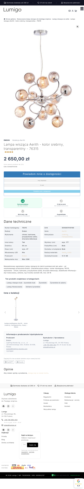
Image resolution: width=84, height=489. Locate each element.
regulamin (24, 452)
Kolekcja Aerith (18, 140)
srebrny (65, 234)
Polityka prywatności (51, 400)
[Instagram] (8, 406)
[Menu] (82, 9)
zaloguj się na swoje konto (38, 373)
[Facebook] (3, 406)
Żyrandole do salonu (58, 283)
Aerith (64, 231)
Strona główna (11, 19)
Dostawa (68, 397)
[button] (77, 26)
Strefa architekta (8, 442)
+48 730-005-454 (49, 345)
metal (64, 252)
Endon (7, 140)
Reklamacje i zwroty (72, 400)
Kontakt (67, 406)
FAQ (66, 403)
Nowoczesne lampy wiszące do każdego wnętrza (34, 19)
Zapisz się (32, 445)
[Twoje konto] (73, 11)
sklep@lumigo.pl (49, 347)
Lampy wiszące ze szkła (60, 19)
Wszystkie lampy (50, 409)
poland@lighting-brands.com (16, 349)
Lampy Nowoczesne (14, 287)
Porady (4, 436)
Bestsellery (48, 406)
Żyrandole (43, 283)
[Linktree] (13, 406)
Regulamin (47, 397)
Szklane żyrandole (33, 287)
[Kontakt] (70, 11)
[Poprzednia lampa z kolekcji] (5, 312)
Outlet (46, 403)
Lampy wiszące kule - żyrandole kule (21, 283)
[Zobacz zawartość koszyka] (76, 11)
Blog (3, 439)
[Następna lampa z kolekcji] (78, 312)
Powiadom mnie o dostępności (42, 191)
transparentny (67, 237)
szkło (69, 252)
